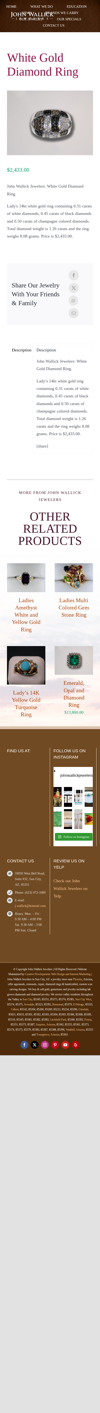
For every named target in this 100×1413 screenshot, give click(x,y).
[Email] (73, 313)
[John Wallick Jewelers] (32, 14)
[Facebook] (73, 275)
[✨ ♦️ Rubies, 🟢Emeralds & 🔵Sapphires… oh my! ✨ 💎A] (68, 819)
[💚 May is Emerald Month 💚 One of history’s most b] (57, 797)
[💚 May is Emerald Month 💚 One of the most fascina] (57, 819)
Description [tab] (20, 350)
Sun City (27, 999)
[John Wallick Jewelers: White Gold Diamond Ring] (50, 123)
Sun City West (83, 999)
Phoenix (77, 979)
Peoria (87, 1019)
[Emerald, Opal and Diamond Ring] (74, 649)
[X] (73, 288)
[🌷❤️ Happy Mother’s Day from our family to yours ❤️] (89, 819)
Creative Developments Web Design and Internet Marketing (57, 974)
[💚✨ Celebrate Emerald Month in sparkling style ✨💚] (78, 819)
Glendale (83, 1009)
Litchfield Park (58, 1019)
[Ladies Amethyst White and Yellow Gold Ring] (26, 567)
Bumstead (57, 1004)
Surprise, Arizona (45, 1024)
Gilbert (15, 1009)
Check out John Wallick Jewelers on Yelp (70, 888)
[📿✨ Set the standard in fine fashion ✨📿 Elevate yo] (78, 797)
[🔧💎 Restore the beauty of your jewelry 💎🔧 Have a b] (68, 797)
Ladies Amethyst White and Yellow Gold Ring (26, 615)
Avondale (29, 1004)
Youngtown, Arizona (47, 1034)
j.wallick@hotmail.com (30, 906)
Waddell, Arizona (75, 1029)
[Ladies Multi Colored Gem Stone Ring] (74, 567)
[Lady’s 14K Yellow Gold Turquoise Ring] (26, 649)
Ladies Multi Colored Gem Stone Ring (74, 607)
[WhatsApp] (73, 300)
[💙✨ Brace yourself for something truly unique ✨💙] (89, 797)
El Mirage (78, 1004)
